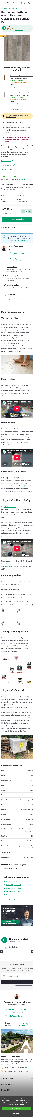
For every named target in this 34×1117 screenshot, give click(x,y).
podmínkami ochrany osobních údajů (24, 985)
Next (32, 951)
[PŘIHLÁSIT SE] (17, 982)
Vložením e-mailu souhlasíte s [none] (17, 985)
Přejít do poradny (9, 899)
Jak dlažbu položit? (11, 882)
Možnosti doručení (8, 184)
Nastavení (16, 1114)
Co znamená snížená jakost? (14, 888)
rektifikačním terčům (10, 507)
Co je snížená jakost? (21, 240)
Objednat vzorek (11, 117)
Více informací (20, 1104)
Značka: (13, 231)
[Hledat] (21, 3)
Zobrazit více (16, 109)
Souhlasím (17, 1108)
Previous (1, 951)
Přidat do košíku (17, 219)
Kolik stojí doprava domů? (13, 885)
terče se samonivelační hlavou (10, 566)
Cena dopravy (29, 184)
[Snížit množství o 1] (23, 211)
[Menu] (2, 3)
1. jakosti (25, 486)
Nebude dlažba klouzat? (13, 891)
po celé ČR (22, 179)
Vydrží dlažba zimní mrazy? (14, 895)
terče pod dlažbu (11, 564)
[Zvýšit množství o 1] (29, 211)
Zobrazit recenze (19, 30)
